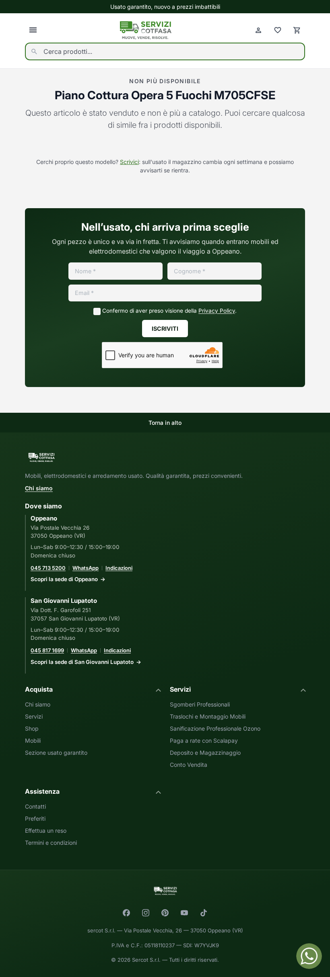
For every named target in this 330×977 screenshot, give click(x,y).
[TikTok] (203, 912)
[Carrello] (297, 30)
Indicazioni (118, 568)
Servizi (34, 716)
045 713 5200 (48, 568)
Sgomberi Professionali (200, 704)
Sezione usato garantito (56, 752)
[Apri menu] (33, 30)
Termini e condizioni (51, 842)
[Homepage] (145, 30)
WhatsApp (85, 568)
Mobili (33, 740)
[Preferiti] (278, 30)
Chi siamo (39, 488)
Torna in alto (165, 422)
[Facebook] (126, 912)
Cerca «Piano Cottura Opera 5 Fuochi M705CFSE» (165, 145)
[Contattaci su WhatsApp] (309, 956)
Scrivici (129, 161)
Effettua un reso (45, 830)
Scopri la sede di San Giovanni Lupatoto (82, 662)
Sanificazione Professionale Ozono (215, 728)
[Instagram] (145, 912)
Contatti (35, 806)
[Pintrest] (165, 912)
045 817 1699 (47, 650)
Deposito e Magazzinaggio (205, 752)
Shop (32, 728)
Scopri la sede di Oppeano (64, 579)
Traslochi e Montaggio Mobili (207, 716)
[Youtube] (184, 912)
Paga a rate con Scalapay (204, 740)
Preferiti (35, 818)
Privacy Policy (216, 310)
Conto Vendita (188, 764)
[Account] (258, 30)
